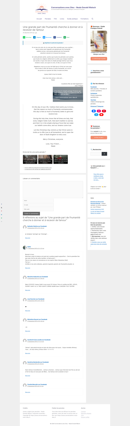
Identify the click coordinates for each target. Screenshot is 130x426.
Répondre (27, 238)
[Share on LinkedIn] (1, 214)
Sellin (29, 246)
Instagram (94, 93)
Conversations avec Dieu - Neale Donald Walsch (73, 7)
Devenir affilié (85, 417)
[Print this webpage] (1, 221)
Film (55, 19)
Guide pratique (72, 19)
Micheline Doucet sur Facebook (37, 319)
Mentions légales (86, 413)
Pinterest (93, 106)
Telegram (100, 106)
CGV (82, 415)
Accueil (39, 19)
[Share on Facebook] (1, 204)
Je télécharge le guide (99, 58)
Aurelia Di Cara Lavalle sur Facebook (38, 339)
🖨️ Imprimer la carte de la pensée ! (53, 43)
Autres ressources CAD (97, 209)
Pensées (48, 19)
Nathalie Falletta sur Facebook (37, 226)
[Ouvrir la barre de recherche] (92, 19)
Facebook (94, 87)
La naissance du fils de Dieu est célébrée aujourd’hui (38, 169)
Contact (83, 411)
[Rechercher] (104, 154)
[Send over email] (1, 218)
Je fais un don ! (99, 137)
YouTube (93, 100)
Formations (84, 19)
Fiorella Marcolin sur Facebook (37, 384)
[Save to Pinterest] (1, 211)
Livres (62, 19)
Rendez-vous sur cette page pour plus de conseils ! (99, 244)
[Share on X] (1, 207)
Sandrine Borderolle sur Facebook (38, 362)
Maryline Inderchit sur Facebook (37, 276)
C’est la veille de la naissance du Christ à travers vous (38, 167)
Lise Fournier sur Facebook (35, 299)
